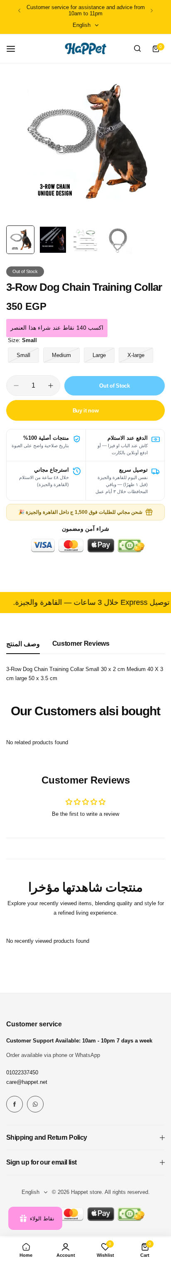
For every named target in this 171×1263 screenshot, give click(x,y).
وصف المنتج (23, 643)
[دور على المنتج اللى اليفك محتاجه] (137, 49)
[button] (19, 11)
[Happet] (85, 48)
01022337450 (22, 1072)
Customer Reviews (81, 643)
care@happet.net (26, 1082)
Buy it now (86, 410)
